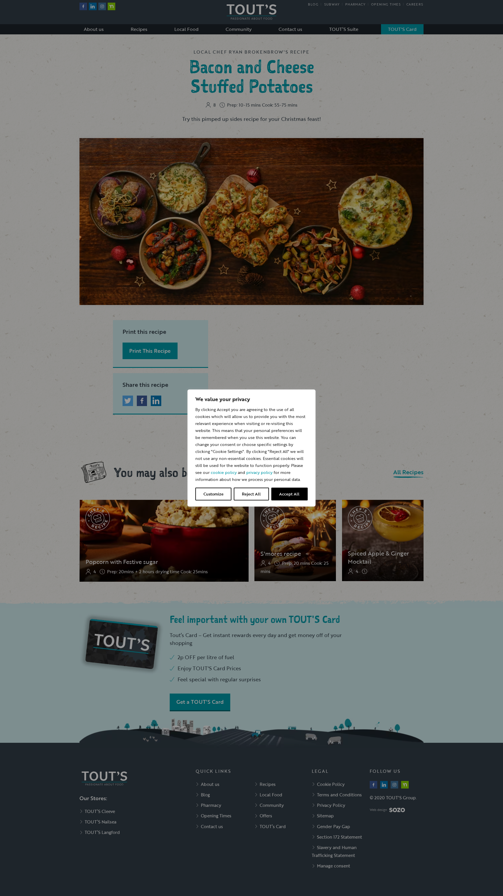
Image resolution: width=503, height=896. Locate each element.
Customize (213, 494)
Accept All (289, 494)
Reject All (251, 494)
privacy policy (259, 472)
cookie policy (224, 472)
